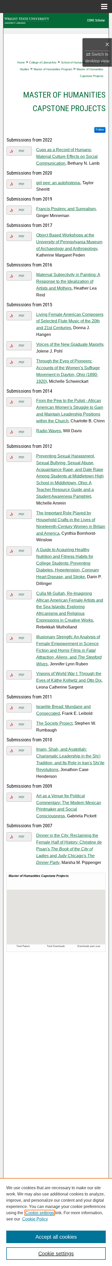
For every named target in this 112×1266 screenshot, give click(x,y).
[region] (56, 1222)
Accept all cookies (56, 1237)
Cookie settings (39, 1213)
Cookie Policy (35, 1219)
